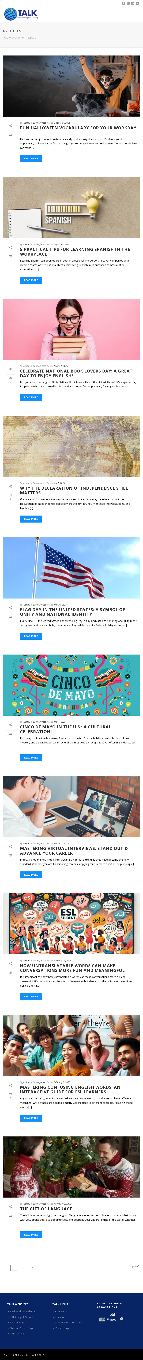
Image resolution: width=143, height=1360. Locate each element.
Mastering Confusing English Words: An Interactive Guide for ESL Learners (70, 1089)
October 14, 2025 (62, 122)
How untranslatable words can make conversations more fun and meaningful (72, 968)
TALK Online (17, 1333)
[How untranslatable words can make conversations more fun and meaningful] (71, 923)
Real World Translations (23, 1311)
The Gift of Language (46, 1209)
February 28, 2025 (62, 960)
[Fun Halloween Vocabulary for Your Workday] (71, 86)
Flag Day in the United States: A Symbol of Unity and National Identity (72, 612)
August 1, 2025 (61, 365)
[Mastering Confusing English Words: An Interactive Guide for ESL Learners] (71, 1045)
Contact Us (61, 1311)
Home (133, 44)
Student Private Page (22, 1328)
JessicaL (26, 122)
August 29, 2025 (61, 244)
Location (60, 1317)
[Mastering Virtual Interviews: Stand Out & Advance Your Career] (71, 806)
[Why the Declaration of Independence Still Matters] (71, 446)
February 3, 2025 (62, 1082)
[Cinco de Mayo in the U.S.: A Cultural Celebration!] (71, 685)
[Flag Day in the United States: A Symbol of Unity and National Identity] (71, 568)
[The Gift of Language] (71, 1167)
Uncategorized (39, 122)
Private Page (17, 1322)
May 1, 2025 (60, 721)
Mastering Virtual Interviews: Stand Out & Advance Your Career (74, 850)
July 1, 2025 (59, 483)
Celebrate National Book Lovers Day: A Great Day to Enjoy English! (76, 373)
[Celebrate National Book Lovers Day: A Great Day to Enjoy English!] (71, 329)
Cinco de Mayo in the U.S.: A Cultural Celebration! (65, 729)
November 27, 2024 (63, 1203)
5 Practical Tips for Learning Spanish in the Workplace (75, 251)
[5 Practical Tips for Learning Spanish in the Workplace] (71, 207)
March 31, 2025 (61, 843)
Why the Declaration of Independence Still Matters (74, 490)
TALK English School (21, 1317)
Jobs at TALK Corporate (68, 1322)
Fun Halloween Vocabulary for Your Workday (78, 130)
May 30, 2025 (60, 604)
